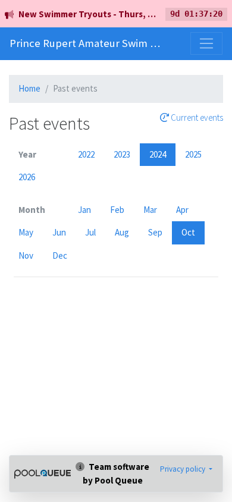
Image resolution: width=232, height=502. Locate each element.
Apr (182, 209)
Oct (188, 232)
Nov (25, 255)
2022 (86, 154)
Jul (90, 232)
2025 (193, 154)
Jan (84, 209)
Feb (117, 209)
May (25, 232)
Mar (150, 209)
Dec (59, 255)
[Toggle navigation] (206, 43)
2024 (157, 154)
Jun (59, 232)
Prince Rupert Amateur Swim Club (85, 43)
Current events (196, 117)
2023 (122, 154)
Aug (122, 232)
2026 (26, 177)
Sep (155, 232)
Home (29, 88)
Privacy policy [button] (183, 469)
